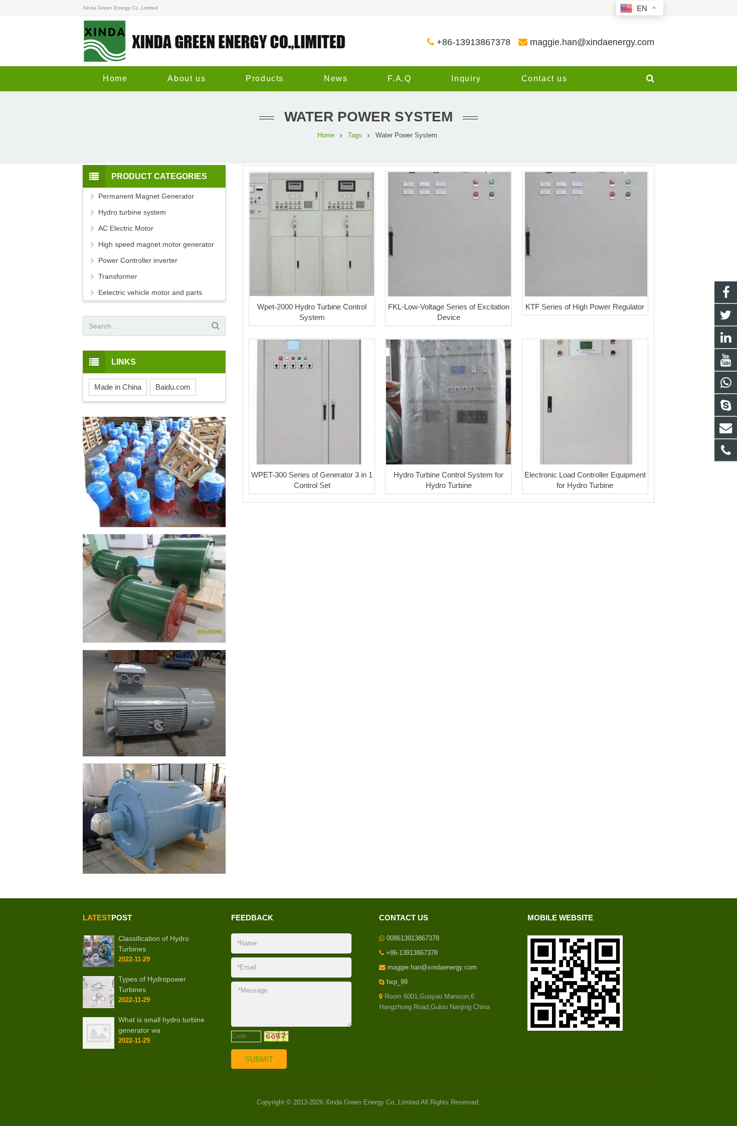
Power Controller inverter (137, 260)
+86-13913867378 (473, 42)
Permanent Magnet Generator (146, 196)
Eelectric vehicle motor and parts (150, 292)
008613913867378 (413, 938)
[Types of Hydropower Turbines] (98, 1006)
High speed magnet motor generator (156, 244)
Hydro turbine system (132, 212)
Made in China (117, 387)
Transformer (117, 276)
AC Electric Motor (125, 228)
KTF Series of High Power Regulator (584, 306)
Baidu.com (173, 387)
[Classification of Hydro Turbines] (98, 965)
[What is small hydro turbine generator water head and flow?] (98, 1046)
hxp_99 (397, 982)
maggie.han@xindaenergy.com (592, 42)
